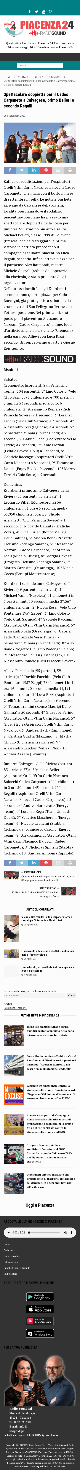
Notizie (23, 77)
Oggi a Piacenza (40, 1205)
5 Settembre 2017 (16, 115)
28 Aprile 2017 (30, 958)
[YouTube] (43, 11)
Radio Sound (10, 1273)
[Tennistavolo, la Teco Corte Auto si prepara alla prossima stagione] (11, 971)
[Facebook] (29, 11)
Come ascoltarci (12, 1256)
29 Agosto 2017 (31, 924)
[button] (75, 4)
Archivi (8, 1003)
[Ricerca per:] (40, 65)
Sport (38, 77)
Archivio (8, 1250)
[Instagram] (50, 11)
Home (7, 1244)
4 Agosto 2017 (30, 974)
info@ (23, 1426)
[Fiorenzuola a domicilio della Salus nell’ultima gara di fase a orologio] (11, 953)
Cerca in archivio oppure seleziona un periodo (30, 991)
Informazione (11, 1262)
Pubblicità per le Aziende (17, 1268)
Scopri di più (17, 1431)
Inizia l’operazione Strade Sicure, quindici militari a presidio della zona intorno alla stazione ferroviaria (50, 1031)
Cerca (71, 995)
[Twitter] (36, 11)
